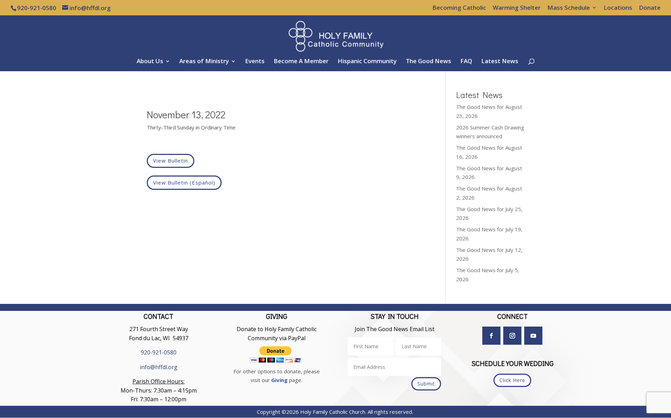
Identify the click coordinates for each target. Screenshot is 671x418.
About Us (150, 62)
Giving (279, 379)
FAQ (466, 62)
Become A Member (301, 62)
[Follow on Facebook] (491, 336)
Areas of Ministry (204, 62)
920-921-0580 (158, 352)
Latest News (499, 62)
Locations (618, 8)
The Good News (428, 62)
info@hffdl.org (159, 367)
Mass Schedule (568, 8)
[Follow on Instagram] (512, 336)
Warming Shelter (517, 8)
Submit (426, 383)
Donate (650, 8)
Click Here (512, 380)
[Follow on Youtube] (533, 336)
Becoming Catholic (459, 8)
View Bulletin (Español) (184, 182)
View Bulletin (170, 160)
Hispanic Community (367, 62)
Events (255, 62)
